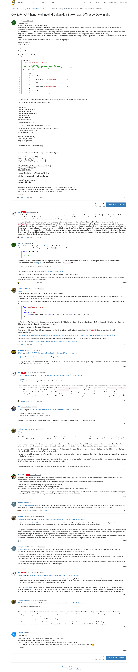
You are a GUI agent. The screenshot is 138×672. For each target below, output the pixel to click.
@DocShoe (43, 546)
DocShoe (20, 516)
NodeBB (70, 669)
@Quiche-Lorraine (23, 375)
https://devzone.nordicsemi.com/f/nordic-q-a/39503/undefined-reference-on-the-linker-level (47, 341)
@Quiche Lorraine (42, 372)
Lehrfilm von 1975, (28, 587)
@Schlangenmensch (40, 516)
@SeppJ (42, 288)
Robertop (20, 632)
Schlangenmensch (23, 502)
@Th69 (38, 350)
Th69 (19, 243)
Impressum (75, 667)
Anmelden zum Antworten (116, 204)
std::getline (38, 263)
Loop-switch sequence (44, 246)
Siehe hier (21, 217)
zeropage (20, 350)
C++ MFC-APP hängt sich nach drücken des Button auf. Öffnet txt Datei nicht (52, 353)
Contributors (78, 669)
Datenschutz (66, 667)
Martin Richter (22, 475)
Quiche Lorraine (22, 288)
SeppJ (19, 212)
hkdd (19, 407)
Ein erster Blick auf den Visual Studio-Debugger (49, 271)
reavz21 (20, 21)
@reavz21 (21, 246)
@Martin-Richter (34, 505)
